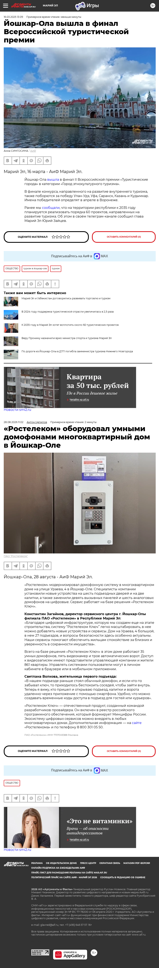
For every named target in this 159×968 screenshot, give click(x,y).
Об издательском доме (61, 863)
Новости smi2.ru (17, 410)
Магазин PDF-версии (136, 863)
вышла (53, 180)
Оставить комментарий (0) (124, 237)
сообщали (51, 208)
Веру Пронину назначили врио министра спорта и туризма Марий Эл (67, 338)
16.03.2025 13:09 (13, 16)
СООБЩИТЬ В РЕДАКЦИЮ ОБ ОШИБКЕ (122, 877)
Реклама (37, 863)
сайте (137, 723)
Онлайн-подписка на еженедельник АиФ (58, 868)
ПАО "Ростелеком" (16, 556)
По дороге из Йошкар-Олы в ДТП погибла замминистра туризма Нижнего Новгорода (77, 351)
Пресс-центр (88, 863)
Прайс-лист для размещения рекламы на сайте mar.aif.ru (69, 872)
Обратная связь (109, 863)
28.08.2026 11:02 (13, 422)
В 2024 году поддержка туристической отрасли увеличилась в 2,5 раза (68, 311)
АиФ (33, 150)
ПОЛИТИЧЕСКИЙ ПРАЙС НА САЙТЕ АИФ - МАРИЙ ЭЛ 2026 (64, 877)
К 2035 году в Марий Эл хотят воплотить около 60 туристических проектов (70, 324)
